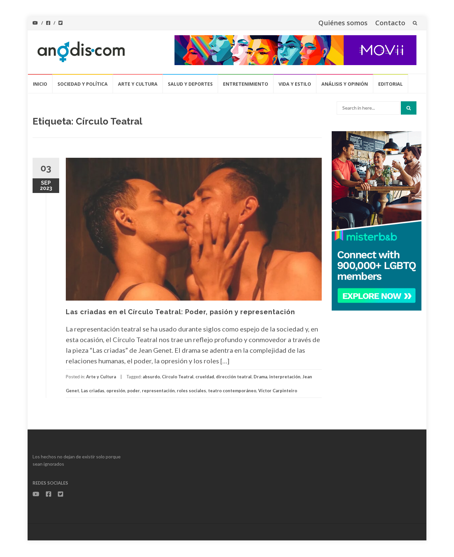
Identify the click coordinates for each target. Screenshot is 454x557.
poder (133, 390)
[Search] (408, 108)
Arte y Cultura (138, 84)
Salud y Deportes (190, 84)
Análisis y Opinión (344, 84)
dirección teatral (234, 376)
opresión (115, 390)
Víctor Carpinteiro (277, 390)
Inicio (40, 84)
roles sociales (191, 390)
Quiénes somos (343, 22)
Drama (260, 376)
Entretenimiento (245, 84)
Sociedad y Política (82, 84)
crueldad (204, 376)
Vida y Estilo (295, 84)
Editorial (390, 84)
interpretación (284, 376)
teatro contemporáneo (232, 390)
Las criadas (92, 390)
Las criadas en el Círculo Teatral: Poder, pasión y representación (180, 312)
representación (158, 390)
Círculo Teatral (177, 376)
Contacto (390, 22)
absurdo (151, 376)
